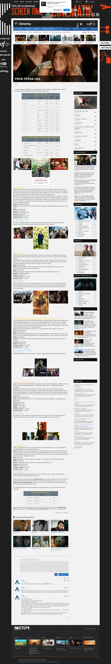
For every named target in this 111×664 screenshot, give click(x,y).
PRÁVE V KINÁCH (66, 32)
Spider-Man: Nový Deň (84, 293)
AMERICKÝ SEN (36, 548)
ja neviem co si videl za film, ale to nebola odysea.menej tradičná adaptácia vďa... (83, 428)
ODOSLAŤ (63, 574)
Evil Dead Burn (82, 266)
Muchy (80, 296)
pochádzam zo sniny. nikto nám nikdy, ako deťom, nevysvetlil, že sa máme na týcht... (84, 415)
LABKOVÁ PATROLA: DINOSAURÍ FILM (84, 384)
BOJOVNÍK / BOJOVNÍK (57, 532)
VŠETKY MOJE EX (78, 446)
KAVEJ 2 (76, 441)
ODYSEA (76, 431)
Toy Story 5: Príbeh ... (84, 231)
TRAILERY (36, 29)
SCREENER (93, 29)
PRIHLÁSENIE (91, 1)
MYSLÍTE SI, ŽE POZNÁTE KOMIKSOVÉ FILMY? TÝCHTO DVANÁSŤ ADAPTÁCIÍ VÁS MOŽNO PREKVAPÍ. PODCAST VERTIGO (84, 343)
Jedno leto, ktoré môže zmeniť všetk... (32, 42)
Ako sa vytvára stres (47, 648)
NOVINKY (20, 29)
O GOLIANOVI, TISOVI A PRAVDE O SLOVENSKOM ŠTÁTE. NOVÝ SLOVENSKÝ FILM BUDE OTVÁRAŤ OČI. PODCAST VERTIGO (85, 334)
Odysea (81, 222)
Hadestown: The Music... (85, 261)
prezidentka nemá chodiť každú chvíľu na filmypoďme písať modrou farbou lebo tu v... (84, 390)
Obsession (81, 272)
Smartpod (29, 1)
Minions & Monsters (84, 264)
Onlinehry (36, 1)
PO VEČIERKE (78, 123)
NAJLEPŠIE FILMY (37, 32)
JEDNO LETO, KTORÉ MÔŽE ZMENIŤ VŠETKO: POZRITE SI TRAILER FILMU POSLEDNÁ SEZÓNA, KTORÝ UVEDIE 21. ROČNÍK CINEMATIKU (85, 198)
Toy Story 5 (82, 262)
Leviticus (81, 295)
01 (61, 578)
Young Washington (83, 269)
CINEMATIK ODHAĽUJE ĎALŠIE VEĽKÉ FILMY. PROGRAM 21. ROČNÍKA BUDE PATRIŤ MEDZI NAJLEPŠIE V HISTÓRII (84, 167)
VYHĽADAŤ (84, 32)
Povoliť (66, 10)
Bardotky (81, 232)
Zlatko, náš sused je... (84, 301)
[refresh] (65, 578)
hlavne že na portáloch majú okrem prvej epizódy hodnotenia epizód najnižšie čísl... (84, 422)
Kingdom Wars (18, 648)
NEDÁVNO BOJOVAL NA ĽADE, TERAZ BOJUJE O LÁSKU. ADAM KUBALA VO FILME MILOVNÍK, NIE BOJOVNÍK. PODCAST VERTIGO (84, 175)
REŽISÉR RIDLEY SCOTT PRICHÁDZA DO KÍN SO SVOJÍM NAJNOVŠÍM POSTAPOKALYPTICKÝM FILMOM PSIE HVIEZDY (85, 182)
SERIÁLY (30, 32)
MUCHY (34, 532)
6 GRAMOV (16, 532)
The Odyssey (82, 257)
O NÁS (92, 32)
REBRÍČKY (67, 29)
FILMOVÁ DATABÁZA (48, 29)
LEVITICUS (77, 115)
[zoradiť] (68, 578)
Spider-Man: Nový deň (84, 221)
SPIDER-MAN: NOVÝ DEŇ (81, 111)
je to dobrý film (77, 447)
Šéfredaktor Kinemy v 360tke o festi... (43, 42)
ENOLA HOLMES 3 (79, 148)
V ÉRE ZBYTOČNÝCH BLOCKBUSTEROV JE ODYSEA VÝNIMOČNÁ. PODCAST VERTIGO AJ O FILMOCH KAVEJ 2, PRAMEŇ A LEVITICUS (85, 353)
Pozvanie (81, 236)
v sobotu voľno (77, 386)
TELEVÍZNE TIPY (47, 32)
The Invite (81, 267)
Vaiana (80, 229)
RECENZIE (28, 29)
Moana (80, 259)
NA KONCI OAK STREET (20, 548)
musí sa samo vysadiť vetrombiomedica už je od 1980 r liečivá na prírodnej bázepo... (84, 405)
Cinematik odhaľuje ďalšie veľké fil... (89, 42)
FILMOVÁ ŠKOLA (23, 32)
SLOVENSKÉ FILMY (56, 32)
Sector (16, 1)
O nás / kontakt (43, 659)
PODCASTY (84, 29)
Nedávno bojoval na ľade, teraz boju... (78, 42)
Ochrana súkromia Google (33, 659)
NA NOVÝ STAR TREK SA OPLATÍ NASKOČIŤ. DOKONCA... (83, 419)
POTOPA (76, 413)
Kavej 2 (80, 224)
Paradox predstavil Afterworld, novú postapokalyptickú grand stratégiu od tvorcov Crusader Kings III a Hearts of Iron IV (34, 651)
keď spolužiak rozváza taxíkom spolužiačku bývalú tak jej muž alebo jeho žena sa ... (84, 443)
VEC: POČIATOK (78, 388)
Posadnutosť (82, 234)
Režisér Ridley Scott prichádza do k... (55, 42)
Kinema (22, 1)
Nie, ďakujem (57, 10)
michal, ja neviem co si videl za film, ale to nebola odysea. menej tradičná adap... (83, 433)
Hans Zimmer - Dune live (75, 648)
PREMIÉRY (76, 29)
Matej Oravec (61, 512)
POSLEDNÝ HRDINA (79, 393)
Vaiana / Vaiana (82, 303)
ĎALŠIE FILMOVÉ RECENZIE (24, 517)
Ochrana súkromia (22, 659)
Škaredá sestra (82, 300)
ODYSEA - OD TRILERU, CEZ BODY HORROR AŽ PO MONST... (83, 425)
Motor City (81, 271)
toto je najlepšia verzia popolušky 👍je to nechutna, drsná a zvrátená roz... (83, 438)
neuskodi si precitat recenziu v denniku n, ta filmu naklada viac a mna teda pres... (84, 410)
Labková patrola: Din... (84, 227)
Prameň (81, 305)
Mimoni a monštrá (83, 226)
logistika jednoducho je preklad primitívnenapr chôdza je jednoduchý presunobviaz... (85, 395)
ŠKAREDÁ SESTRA (79, 436)
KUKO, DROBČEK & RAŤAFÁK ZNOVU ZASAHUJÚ (59, 549)
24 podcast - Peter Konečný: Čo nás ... (19, 42)
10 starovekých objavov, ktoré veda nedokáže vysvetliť (89, 649)
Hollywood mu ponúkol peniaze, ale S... (67, 43)
